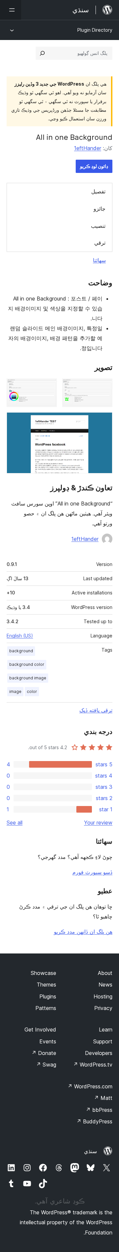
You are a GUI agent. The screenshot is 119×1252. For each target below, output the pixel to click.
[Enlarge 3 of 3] (103, 421)
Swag (46, 1064)
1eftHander (87, 148)
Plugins (47, 996)
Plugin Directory (94, 30)
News (105, 984)
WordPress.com (89, 1086)
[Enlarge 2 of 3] (48, 387)
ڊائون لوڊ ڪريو (94, 166)
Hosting (103, 996)
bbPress (99, 1110)
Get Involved (40, 1029)
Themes (46, 984)
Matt (103, 1098)
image (15, 691)
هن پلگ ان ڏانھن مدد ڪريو (83, 931)
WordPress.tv (92, 1064)
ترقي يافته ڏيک (95, 710)
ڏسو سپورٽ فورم (92, 872)
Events (47, 1041)
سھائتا (99, 260)
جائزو (99, 208)
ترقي (99, 242)
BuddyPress (94, 1121)
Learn (105, 1029)
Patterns (45, 1008)
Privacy (103, 1008)
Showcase (43, 973)
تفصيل (98, 191)
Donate (43, 1053)
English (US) (20, 635)
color (32, 691)
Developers (98, 1053)
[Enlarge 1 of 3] (103, 387)
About (105, 973)
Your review (98, 822)
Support (102, 1041)
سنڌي (90, 1151)
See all (14, 822)
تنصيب (98, 225)
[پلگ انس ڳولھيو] (42, 53)
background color (26, 664)
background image (27, 677)
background (21, 650)
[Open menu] (10, 10)
